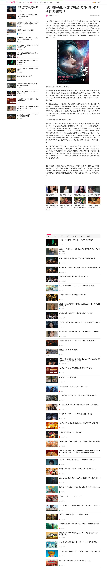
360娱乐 (51, 15)
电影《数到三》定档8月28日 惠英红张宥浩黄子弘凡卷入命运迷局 (79, 487)
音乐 (41, 2)
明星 (28, 2)
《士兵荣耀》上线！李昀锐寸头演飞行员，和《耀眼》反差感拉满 (79, 505)
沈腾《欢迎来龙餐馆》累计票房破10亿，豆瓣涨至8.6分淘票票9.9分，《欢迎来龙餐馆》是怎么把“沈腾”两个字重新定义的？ (79, 451)
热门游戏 (52, 2)
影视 (61, 236)
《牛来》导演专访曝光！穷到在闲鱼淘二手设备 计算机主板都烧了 (79, 551)
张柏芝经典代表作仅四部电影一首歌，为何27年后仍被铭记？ (78, 542)
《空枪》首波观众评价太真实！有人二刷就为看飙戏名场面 (27, 15)
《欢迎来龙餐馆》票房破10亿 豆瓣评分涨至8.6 (73, 514)
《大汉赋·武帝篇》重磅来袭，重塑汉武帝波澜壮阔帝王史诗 (27, 84)
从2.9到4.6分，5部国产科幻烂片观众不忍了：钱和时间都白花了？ (27, 38)
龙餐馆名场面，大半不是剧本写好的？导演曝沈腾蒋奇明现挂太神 (79, 441)
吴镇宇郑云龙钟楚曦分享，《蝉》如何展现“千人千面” (27, 92)
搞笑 (82, 236)
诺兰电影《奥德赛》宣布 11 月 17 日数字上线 (73, 386)
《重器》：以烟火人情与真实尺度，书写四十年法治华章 (76, 459)
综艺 (38, 2)
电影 (31, 2)
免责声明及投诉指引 (95, 15)
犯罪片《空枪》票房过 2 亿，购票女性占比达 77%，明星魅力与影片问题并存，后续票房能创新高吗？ (79, 360)
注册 (99, 2)
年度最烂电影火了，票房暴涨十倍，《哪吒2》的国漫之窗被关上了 (79, 524)
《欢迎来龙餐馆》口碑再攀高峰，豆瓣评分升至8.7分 (27, 99)
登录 (96, 2)
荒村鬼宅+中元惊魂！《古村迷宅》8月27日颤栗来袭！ (28, 61)
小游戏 (57, 2)
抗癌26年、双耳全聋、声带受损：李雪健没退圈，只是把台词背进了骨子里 (28, 23)
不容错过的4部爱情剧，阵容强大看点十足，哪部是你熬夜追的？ (79, 405)
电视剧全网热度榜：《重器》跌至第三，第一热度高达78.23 (77, 469)
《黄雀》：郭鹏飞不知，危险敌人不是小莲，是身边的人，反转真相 (27, 7)
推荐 (45, 2)
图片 (88, 236)
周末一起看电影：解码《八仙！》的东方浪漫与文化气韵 (27, 46)
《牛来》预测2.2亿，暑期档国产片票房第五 (27, 69)
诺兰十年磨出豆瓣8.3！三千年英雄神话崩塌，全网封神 (76, 414)
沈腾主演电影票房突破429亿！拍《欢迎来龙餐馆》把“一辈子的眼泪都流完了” (79, 305)
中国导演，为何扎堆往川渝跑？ (26, 30)
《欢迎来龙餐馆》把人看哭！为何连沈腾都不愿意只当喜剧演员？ (79, 423)
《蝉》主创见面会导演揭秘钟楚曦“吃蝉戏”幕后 (27, 53)
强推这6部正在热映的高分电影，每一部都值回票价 (75, 560)
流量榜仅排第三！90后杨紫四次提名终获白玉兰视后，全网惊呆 (28, 107)
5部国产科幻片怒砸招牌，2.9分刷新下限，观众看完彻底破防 (27, 115)
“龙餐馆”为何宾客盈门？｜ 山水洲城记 (71, 432)
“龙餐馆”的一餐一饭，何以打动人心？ (70, 496)
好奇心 (75, 236)
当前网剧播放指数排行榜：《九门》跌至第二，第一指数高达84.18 (79, 478)
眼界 (48, 2)
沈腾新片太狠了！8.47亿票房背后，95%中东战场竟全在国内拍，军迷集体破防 (79, 534)
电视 (34, 2)
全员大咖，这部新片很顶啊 (24, 76)
